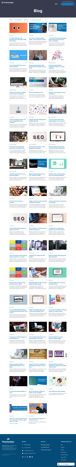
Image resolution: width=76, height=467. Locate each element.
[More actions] (27, 35)
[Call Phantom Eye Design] (23, 448)
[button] (56, 4)
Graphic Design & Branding (36, 19)
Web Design (26, 19)
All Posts (11, 19)
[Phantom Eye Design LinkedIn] (23, 457)
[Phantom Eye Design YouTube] (30, 457)
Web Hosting (63, 452)
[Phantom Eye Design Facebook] (25, 457)
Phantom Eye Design (5, 445)
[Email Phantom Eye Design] (23, 451)
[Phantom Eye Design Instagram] (27, 457)
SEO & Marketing (18, 19)
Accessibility (63, 459)
